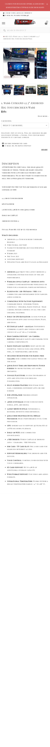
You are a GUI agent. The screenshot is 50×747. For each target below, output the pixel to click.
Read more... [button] (43, 116)
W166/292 (17, 36)
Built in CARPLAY (10, 215)
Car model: (6, 121)
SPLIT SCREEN (8, 204)
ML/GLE (9, 36)
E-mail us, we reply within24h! (17, 15)
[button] (43, 76)
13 (18, 221)
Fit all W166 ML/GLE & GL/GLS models (19, 229)
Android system (10, 221)
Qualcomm (29, 209)
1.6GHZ (5, 209)
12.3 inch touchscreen (12, 198)
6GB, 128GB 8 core (16, 209)
